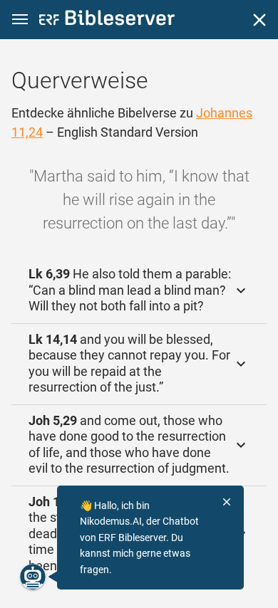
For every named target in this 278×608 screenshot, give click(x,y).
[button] (20, 19)
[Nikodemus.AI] (33, 576)
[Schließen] (259, 20)
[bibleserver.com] (107, 20)
